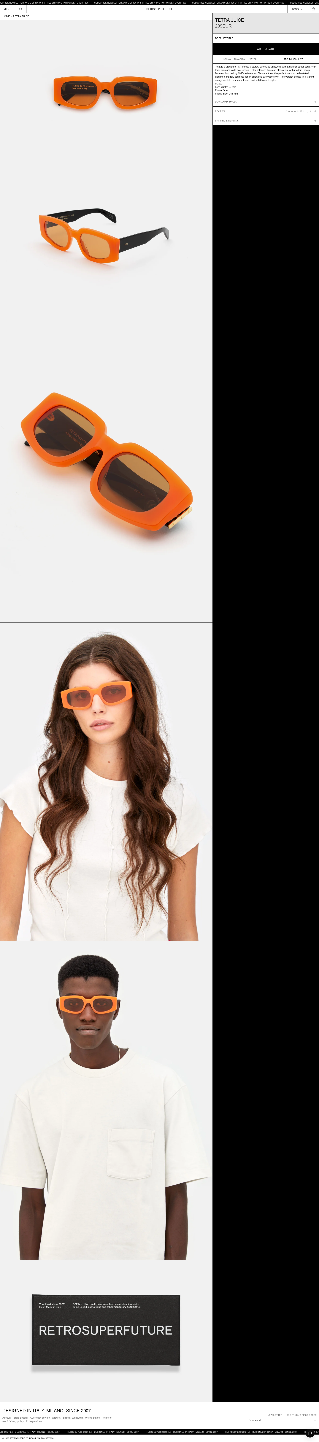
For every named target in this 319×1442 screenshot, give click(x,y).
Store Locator (21, 1417)
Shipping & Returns (227, 121)
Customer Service (40, 1417)
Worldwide (77, 1417)
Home (6, 16)
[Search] (20, 9)
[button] (313, 9)
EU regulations (34, 1421)
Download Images (226, 102)
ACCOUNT (297, 9)
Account (6, 1417)
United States (92, 1417)
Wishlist (56, 1417)
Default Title (224, 38)
